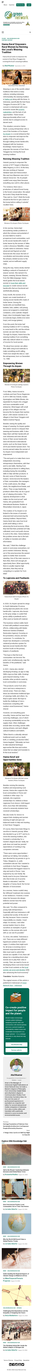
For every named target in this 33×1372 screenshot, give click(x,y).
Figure (4, 38)
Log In (29, 5)
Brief (4, 1167)
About (5, 5)
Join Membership (16, 1044)
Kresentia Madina (11, 1174)
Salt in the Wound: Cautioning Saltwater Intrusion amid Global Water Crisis (16, 1154)
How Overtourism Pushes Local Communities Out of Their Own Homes (16, 1189)
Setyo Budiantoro (11, 1315)
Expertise (11, 5)
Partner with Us (16, 1050)
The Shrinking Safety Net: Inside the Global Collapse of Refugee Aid (16, 1330)
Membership (20, 5)
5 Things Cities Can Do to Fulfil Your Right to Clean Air (16, 1133)
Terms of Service (8, 1360)
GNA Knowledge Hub (13, 38)
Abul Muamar (9, 66)
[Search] (30, 32)
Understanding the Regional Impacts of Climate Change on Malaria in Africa (16, 1258)
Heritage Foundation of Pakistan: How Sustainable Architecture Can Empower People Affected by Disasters (16, 1125)
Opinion (19, 1307)
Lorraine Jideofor (11, 1209)
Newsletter (26, 1360)
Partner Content (7, 40)
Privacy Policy (18, 1360)
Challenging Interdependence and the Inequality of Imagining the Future (16, 1295)
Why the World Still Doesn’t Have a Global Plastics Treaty (16, 1223)
